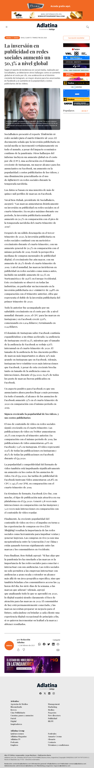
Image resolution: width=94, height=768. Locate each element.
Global (16, 37)
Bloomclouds (16, 707)
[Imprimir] (58, 644)
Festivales (52, 733)
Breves (14, 709)
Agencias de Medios (19, 704)
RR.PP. (51, 721)
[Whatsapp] (39, 644)
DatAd (13, 718)
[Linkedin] (53, 644)
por (23, 641)
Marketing (52, 707)
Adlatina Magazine (19, 736)
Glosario (51, 739)
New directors (54, 715)
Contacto (52, 742)
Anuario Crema (55, 736)
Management (54, 704)
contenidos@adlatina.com (22, 763)
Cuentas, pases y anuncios (22, 715)
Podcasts (14, 742)
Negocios (52, 712)
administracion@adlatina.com (26, 766)
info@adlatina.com (53, 763)
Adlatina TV (16, 739)
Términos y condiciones (58, 745)
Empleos (14, 745)
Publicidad (52, 718)
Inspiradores (16, 724)
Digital (13, 721)
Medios (8, 37)
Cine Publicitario (18, 712)
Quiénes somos (17, 733)
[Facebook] (44, 644)
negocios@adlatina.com (62, 766)
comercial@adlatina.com (77, 763)
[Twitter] (48, 644)
